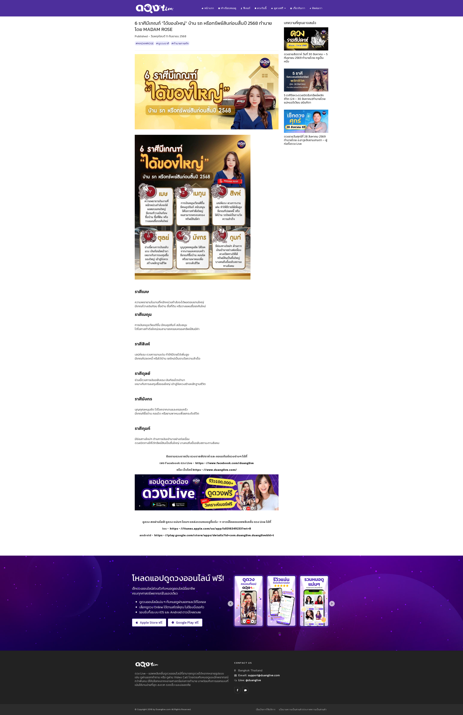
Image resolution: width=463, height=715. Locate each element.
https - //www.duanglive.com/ (215, 470)
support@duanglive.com (264, 675)
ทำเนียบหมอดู (228, 8)
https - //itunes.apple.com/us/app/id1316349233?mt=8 (210, 528)
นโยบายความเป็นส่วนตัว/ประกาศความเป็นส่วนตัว (302, 709)
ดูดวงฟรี (279, 8)
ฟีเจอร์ (246, 8)
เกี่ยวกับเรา (299, 8)
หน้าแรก (209, 8)
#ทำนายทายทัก (180, 43)
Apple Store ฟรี (151, 622)
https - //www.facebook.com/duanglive (224, 463)
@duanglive (253, 680)
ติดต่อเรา (317, 8)
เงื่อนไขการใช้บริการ (265, 709)
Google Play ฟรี (187, 622)
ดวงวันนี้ (262, 8)
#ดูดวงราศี (162, 43)
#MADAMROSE (145, 43)
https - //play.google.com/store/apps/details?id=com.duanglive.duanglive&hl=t (214, 535)
